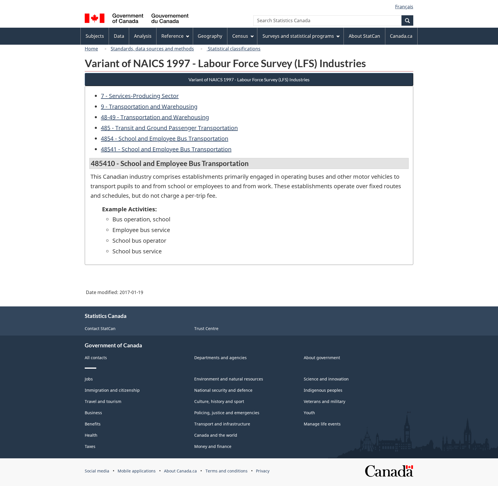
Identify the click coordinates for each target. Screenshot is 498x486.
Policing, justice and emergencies (226, 412)
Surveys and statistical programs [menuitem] (298, 36)
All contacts (96, 357)
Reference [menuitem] (172, 36)
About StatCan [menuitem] (364, 36)
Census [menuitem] (240, 36)
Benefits (93, 424)
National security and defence (223, 390)
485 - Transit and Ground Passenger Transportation (169, 128)
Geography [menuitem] (210, 36)
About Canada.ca (180, 471)
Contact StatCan (100, 328)
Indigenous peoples (323, 390)
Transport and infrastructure (222, 424)
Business (93, 412)
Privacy (262, 471)
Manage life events (322, 424)
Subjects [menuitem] (95, 36)
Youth (309, 412)
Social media (97, 471)
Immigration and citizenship (112, 390)
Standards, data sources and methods (152, 49)
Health (91, 435)
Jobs (89, 379)
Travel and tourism (103, 401)
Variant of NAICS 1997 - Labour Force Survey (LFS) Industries (249, 79)
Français (404, 6)
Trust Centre (206, 328)
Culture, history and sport (219, 401)
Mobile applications (137, 471)
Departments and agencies (220, 357)
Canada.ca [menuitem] (401, 36)
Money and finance (212, 446)
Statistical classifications (234, 49)
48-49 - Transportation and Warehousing (155, 117)
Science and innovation (326, 379)
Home (91, 49)
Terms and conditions (226, 471)
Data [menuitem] (119, 36)
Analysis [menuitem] (143, 36)
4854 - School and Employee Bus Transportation (164, 138)
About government (322, 357)
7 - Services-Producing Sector (140, 96)
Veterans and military (324, 401)
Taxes (90, 446)
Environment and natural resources (228, 379)
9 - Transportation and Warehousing (149, 106)
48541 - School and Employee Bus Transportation (166, 149)
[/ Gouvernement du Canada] (136, 19)
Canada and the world (215, 435)
